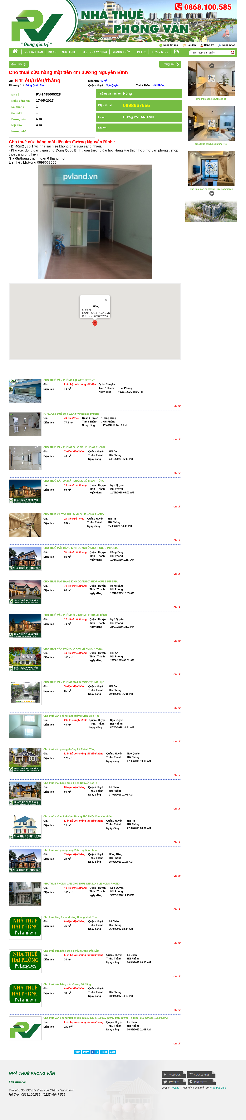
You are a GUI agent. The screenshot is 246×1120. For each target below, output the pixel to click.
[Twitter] (175, 1084)
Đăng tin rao (170, 45)
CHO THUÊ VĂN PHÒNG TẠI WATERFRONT (69, 380)
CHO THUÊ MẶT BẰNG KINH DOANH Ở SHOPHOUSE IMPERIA (80, 548)
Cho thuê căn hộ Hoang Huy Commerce (211, 189)
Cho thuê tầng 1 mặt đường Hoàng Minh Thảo (70, 917)
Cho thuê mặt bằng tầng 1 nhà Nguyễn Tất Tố (70, 783)
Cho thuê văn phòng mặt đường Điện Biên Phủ (71, 715)
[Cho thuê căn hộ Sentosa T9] (211, 94)
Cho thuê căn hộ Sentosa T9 (211, 99)
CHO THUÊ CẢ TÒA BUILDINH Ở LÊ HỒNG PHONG (73, 514)
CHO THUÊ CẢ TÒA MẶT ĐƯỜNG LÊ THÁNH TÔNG (73, 480)
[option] (211, 83)
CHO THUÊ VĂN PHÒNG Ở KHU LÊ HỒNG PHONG (73, 648)
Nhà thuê (69, 52)
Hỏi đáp (191, 45)
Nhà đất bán (34, 52)
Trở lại (21, 64)
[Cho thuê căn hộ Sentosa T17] (211, 139)
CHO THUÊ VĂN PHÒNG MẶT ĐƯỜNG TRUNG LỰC (73, 682)
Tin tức (140, 52)
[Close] (105, 300)
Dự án (52, 52)
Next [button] (211, 192)
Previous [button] (211, 65)
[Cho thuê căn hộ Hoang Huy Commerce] (211, 185)
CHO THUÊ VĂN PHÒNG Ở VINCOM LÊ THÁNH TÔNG (75, 615)
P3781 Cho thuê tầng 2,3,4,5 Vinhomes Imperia (71, 413)
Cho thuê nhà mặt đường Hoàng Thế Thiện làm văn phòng (78, 816)
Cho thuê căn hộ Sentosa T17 (211, 144)
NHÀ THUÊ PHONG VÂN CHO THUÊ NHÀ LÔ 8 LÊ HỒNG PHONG (81, 883)
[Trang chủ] (15, 52)
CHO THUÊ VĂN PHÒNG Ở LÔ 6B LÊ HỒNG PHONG (74, 447)
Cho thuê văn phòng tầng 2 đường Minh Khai (70, 850)
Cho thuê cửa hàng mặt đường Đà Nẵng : (67, 984)
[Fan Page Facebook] (174, 1077)
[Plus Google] (201, 1077)
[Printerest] (202, 1084)
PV (177, 52)
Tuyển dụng (160, 52)
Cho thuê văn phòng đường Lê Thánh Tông (69, 749)
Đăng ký (209, 45)
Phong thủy (121, 52)
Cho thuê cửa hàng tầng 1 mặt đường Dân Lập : (71, 950)
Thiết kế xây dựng (94, 52)
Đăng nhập (228, 45)
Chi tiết (177, 406)
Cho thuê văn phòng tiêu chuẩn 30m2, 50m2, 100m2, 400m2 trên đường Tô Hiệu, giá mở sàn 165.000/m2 (105, 1017)
